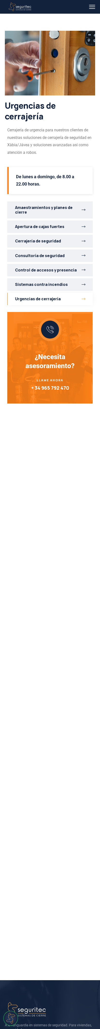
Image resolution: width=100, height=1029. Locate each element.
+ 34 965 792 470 (50, 388)
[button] (10, 1018)
